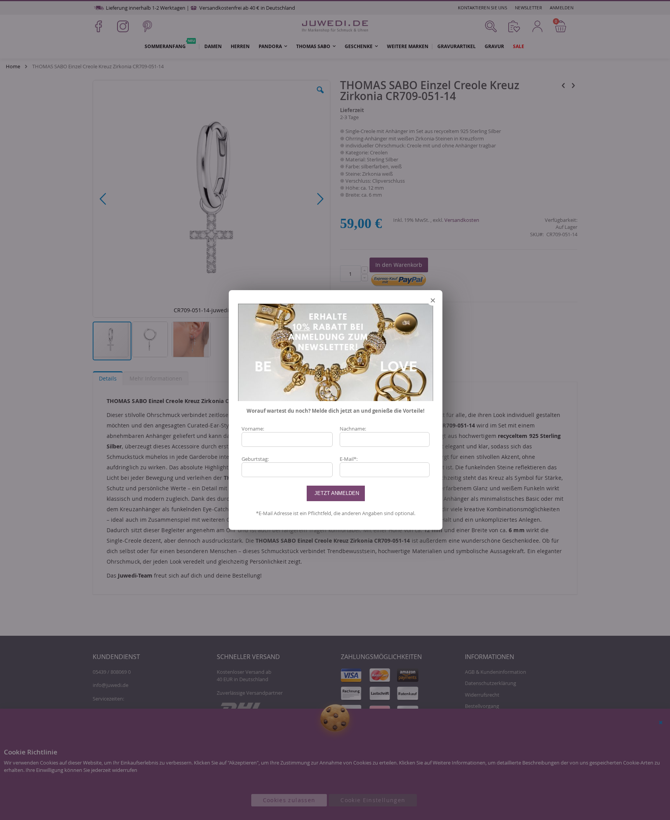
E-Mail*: (348, 458)
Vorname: (253, 428)
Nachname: (353, 428)
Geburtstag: (255, 458)
